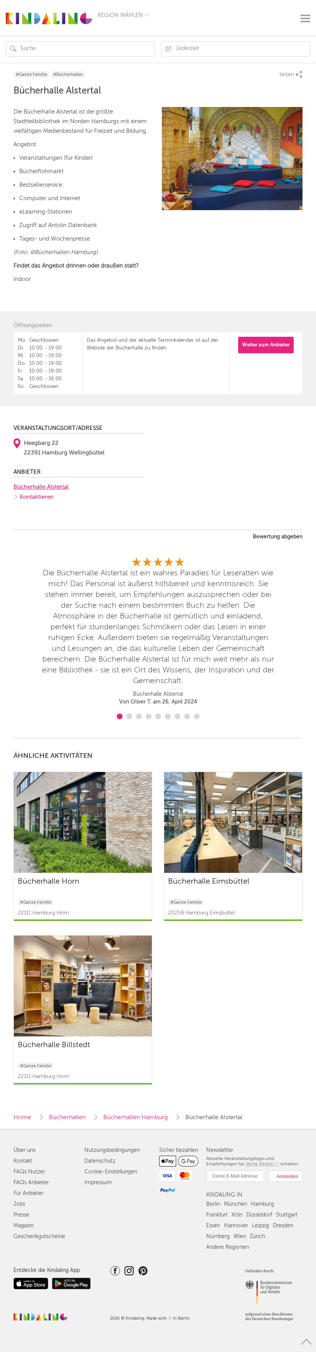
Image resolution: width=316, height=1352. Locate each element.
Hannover (236, 1225)
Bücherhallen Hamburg (135, 1117)
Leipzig (260, 1225)
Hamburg (262, 1204)
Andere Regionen (227, 1247)
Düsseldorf (259, 1215)
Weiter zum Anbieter (266, 345)
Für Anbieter (28, 1193)
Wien (240, 1236)
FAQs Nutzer (29, 1172)
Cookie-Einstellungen (110, 1172)
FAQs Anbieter (31, 1182)
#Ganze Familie (31, 74)
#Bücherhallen (68, 74)
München (235, 1204)
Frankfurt (217, 1215)
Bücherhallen (67, 1117)
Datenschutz (99, 1161)
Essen (213, 1225)
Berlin (213, 1204)
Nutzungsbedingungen (112, 1150)
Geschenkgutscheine (39, 1236)
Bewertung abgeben (278, 537)
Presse (21, 1215)
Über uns (24, 1150)
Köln (237, 1215)
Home (22, 1117)
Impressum (98, 1182)
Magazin (23, 1225)
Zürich (257, 1236)
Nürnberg (218, 1236)
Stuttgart (287, 1215)
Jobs (19, 1204)
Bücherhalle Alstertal (41, 487)
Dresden (283, 1225)
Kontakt (22, 1161)
